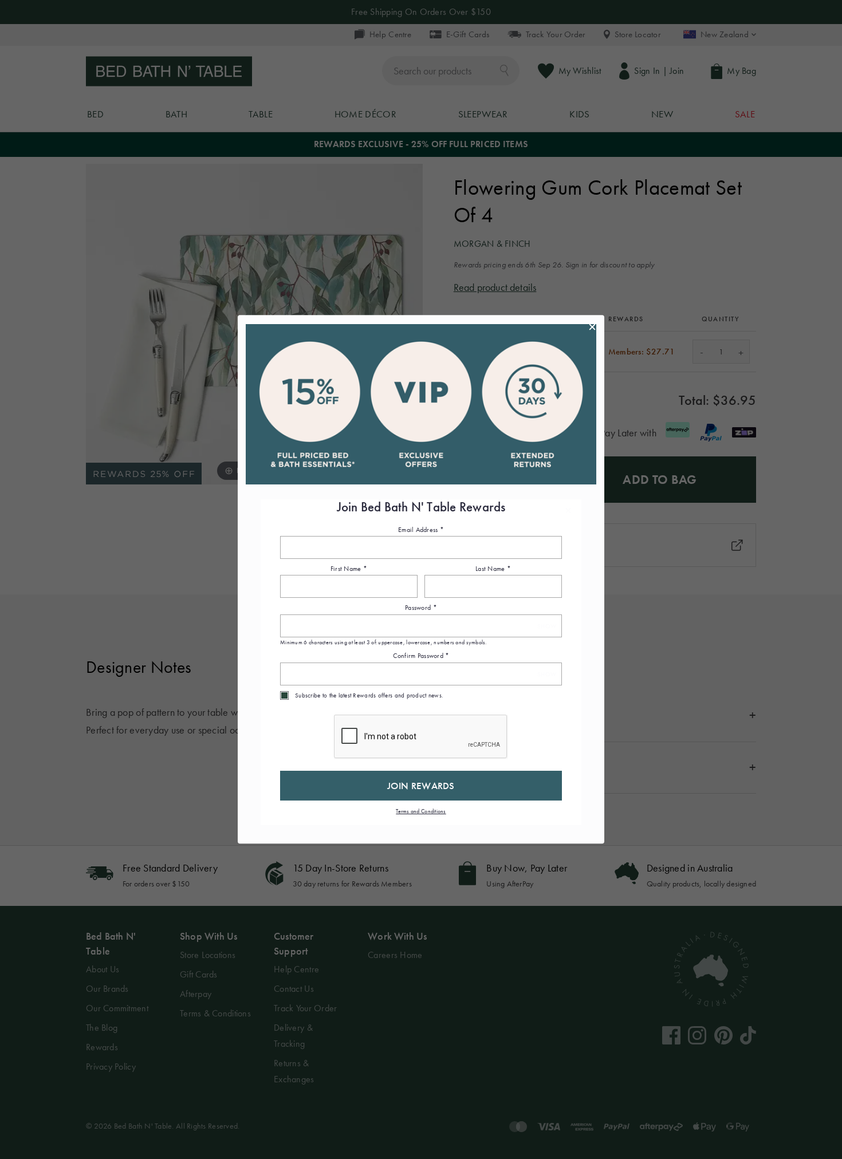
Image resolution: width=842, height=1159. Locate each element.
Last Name (493, 569)
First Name (348, 569)
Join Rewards (421, 785)
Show (546, 626)
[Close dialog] (592, 327)
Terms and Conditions (421, 811)
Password (421, 608)
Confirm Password (421, 656)
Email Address (421, 530)
